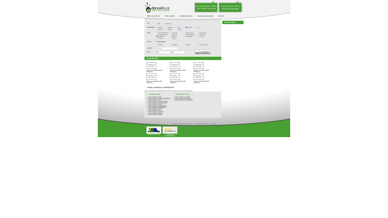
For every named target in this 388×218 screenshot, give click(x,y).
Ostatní (179, 29)
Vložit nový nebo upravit (230, 8)
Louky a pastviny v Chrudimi (182, 97)
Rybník (170, 29)
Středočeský (189, 36)
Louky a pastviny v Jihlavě (155, 108)
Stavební (160, 27)
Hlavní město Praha (163, 33)
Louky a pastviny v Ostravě (155, 113)
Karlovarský (203, 33)
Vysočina (160, 38)
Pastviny (189, 27)
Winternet (207, 124)
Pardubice (175, 44)
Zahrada (160, 29)
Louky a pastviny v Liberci (155, 104)
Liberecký (174, 34)
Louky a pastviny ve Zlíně (155, 114)
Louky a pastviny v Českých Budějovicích (159, 98)
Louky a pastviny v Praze (155, 97)
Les (198, 27)
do (171, 52)
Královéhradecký (162, 34)
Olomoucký (203, 34)
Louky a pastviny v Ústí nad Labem (157, 102)
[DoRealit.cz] (157, 7)
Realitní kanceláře (186, 16)
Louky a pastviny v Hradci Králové (157, 105)
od (157, 52)
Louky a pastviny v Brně (154, 110)
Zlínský (174, 38)
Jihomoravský (189, 33)
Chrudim (160, 44)
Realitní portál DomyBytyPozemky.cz (170, 135)
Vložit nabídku (170, 16)
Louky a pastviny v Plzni (154, 100)
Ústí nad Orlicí (203, 44)
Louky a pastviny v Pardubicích (157, 107)
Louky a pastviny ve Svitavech (183, 98)
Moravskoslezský (190, 34)
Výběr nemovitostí (153, 16)
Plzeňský (174, 36)
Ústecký (202, 36)
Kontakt (221, 16)
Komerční (170, 27)
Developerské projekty (205, 16)
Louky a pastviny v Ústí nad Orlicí (184, 100)
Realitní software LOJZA (154, 134)
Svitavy (188, 44)
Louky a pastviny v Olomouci (156, 111)
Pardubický (161, 36)
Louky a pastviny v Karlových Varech (158, 101)
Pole (179, 27)
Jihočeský (174, 33)
